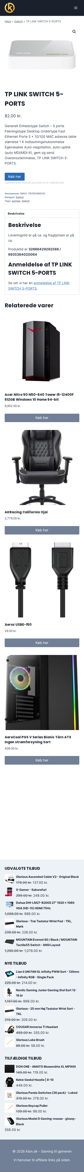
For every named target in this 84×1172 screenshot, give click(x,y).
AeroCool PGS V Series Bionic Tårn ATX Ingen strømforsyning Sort (38, 740)
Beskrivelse (16, 213)
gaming (16, 200)
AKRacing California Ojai (26, 512)
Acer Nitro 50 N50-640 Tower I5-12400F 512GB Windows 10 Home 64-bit (39, 397)
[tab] (42, 214)
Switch (18, 21)
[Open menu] (75, 8)
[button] (74, 31)
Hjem (8, 21)
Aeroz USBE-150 (18, 624)
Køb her (14, 177)
